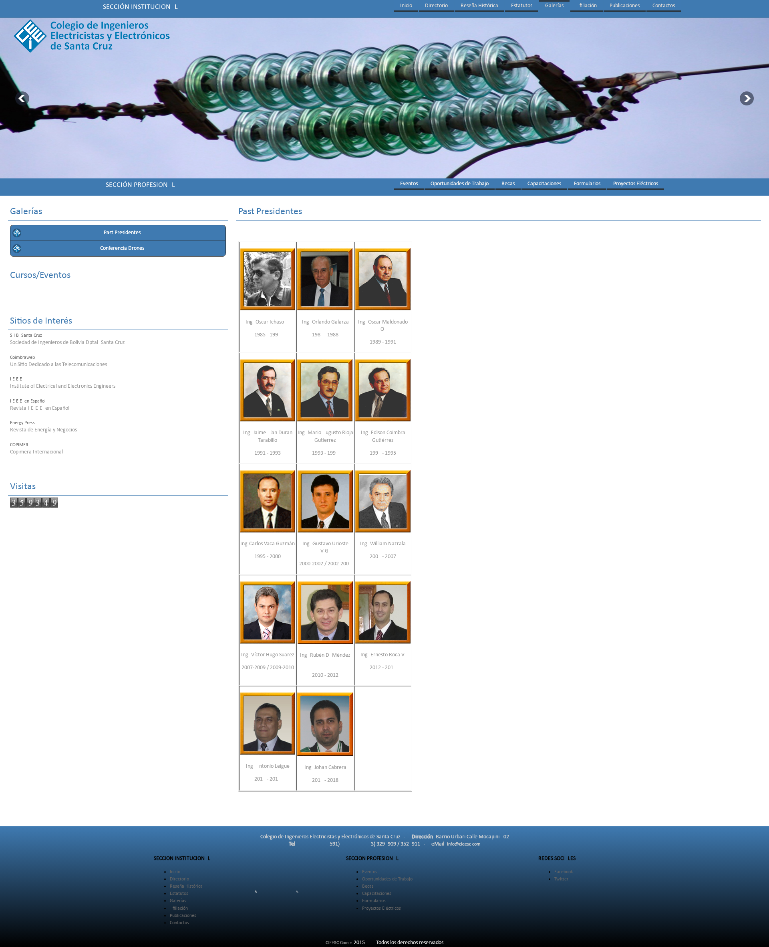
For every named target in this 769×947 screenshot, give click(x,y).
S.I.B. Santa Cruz (26, 335)
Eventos (409, 184)
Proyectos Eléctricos (635, 184)
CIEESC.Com (337, 943)
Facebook (563, 872)
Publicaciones (625, 6)
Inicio (406, 6)
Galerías (554, 6)
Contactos (663, 6)
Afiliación (586, 6)
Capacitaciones (544, 184)
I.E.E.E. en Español (28, 401)
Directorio (436, 6)
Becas (508, 184)
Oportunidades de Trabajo (460, 184)
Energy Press (22, 423)
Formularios (587, 184)
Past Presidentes (122, 233)
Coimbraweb (22, 357)
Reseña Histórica (479, 6)
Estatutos (521, 6)
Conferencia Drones (122, 248)
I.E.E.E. (16, 379)
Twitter (561, 879)
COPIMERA (20, 445)
